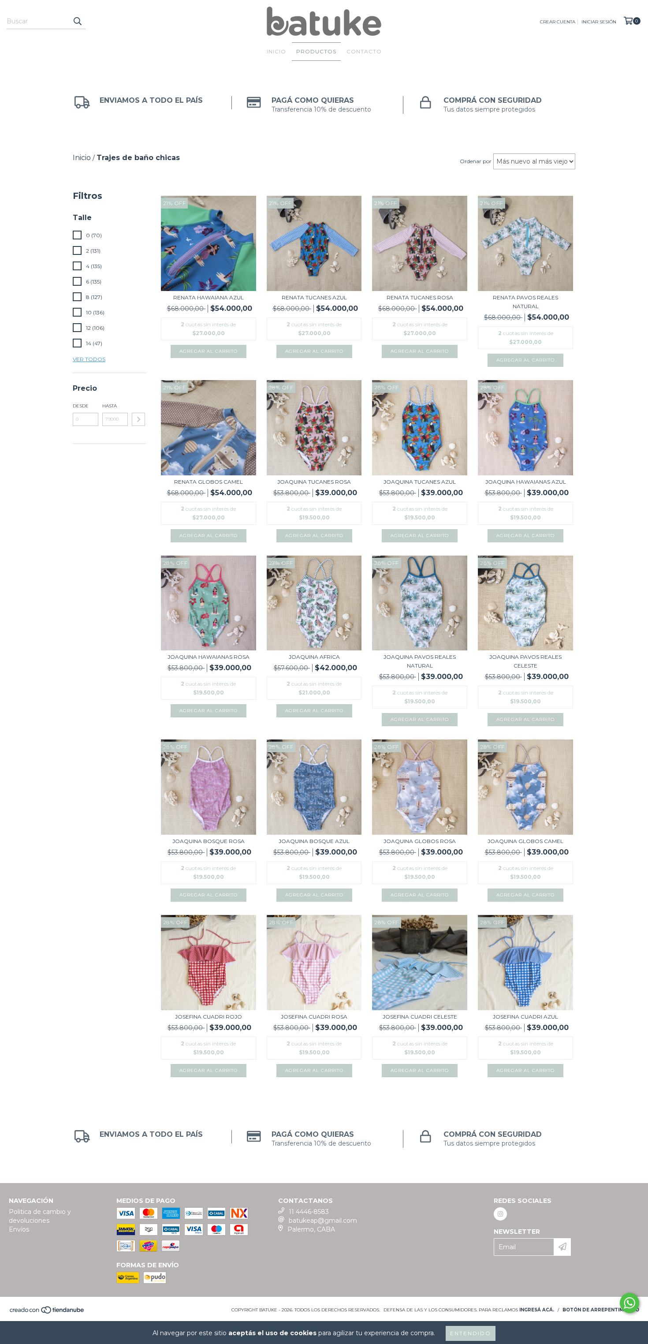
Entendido (470, 1333)
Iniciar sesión (598, 22)
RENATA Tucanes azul (314, 297)
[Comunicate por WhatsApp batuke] (629, 1303)
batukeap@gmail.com (323, 1221)
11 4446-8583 (309, 1212)
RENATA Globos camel (208, 481)
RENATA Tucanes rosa (420, 297)
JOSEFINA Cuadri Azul (525, 1016)
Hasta (109, 406)
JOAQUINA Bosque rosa (208, 841)
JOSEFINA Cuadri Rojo (208, 1016)
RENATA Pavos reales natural (525, 302)
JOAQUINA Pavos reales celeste (525, 661)
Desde (81, 406)
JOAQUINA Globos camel (525, 841)
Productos (316, 51)
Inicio (276, 51)
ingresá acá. (536, 1310)
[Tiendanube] (47, 1313)
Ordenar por (476, 161)
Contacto (364, 51)
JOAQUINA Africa (314, 656)
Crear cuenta (557, 22)
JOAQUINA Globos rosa (420, 841)
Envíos (19, 1229)
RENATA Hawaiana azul (208, 297)
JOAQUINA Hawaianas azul (525, 481)
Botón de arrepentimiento (600, 1310)
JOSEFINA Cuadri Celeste (420, 1016)
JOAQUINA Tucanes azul (420, 481)
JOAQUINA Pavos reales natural (420, 661)
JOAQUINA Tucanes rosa (314, 481)
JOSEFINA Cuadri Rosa (314, 1016)
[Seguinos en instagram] (500, 1214)
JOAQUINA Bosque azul (314, 841)
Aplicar (138, 419)
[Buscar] (77, 21)
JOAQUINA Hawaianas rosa (209, 656)
